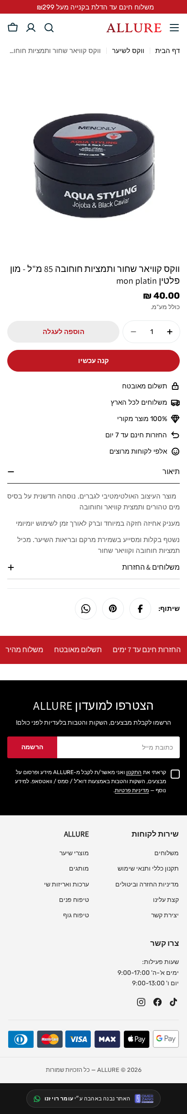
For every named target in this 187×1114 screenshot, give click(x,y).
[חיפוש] (49, 27)
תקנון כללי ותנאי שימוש (148, 868)
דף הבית (167, 51)
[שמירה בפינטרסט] (113, 609)
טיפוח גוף (76, 915)
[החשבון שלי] (30, 27)
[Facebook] (157, 1002)
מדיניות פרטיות (132, 790)
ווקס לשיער (128, 51)
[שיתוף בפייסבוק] (140, 609)
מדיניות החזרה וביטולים (147, 884)
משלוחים (166, 853)
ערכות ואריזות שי (66, 884)
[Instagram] (141, 1002)
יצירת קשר (165, 915)
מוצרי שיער (74, 853)
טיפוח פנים (74, 900)
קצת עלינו (166, 900)
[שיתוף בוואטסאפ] (86, 609)
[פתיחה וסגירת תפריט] (174, 27)
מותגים (79, 868)
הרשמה (32, 747)
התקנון (134, 772)
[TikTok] (174, 1002)
